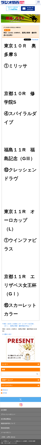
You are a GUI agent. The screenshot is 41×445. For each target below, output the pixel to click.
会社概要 (4, 410)
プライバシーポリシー (8, 414)
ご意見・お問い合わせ (8, 437)
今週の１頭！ (7, 334)
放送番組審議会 (6, 419)
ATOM (5, 393)
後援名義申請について (8, 423)
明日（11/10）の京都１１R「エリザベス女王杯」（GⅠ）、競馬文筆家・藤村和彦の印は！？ (19, 325)
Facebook (35, 39)
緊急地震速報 (5, 428)
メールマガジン (6, 432)
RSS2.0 (5, 390)
